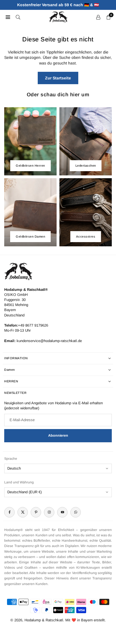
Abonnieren (58, 435)
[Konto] (98, 17)
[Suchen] (18, 17)
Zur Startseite (58, 78)
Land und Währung (19, 482)
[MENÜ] (8, 17)
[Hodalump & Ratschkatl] (58, 16)
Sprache (10, 459)
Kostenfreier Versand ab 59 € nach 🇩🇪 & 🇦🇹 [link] (58, 5)
